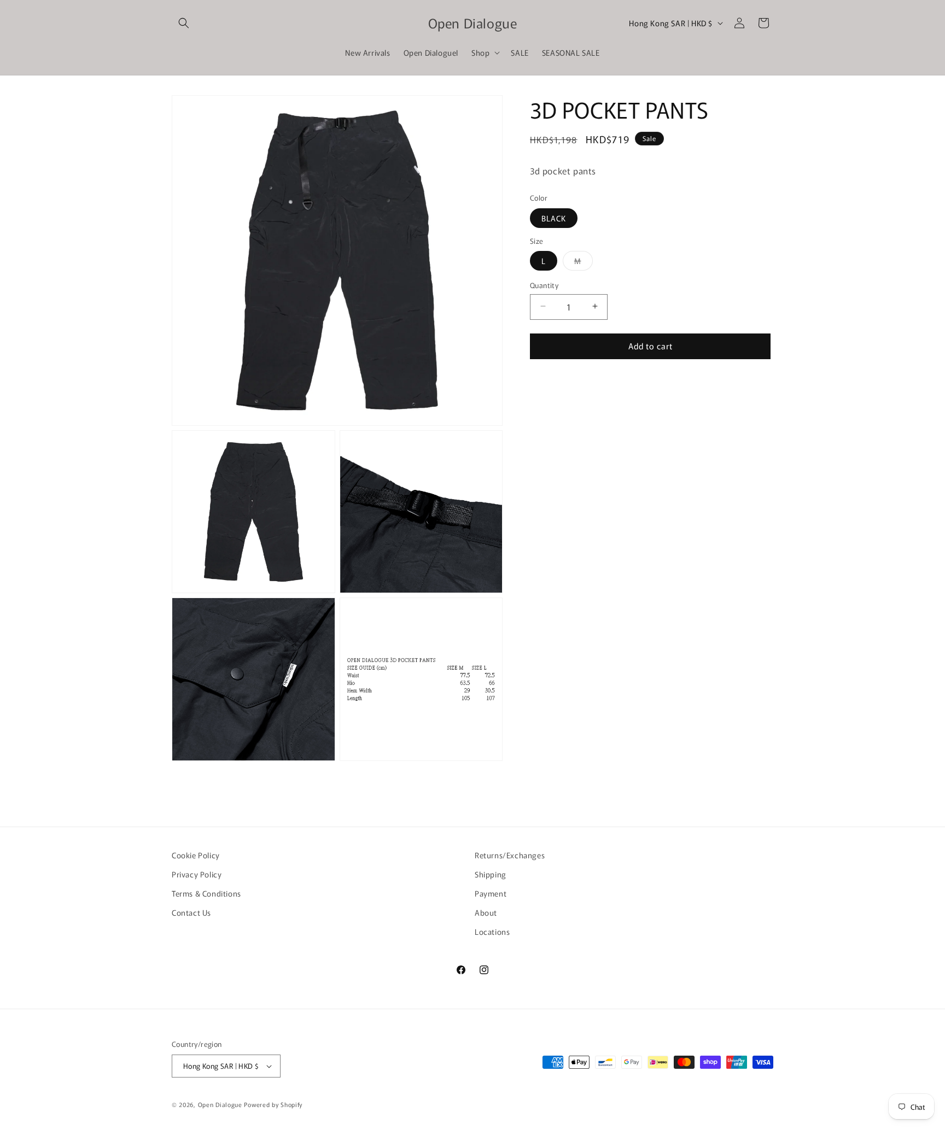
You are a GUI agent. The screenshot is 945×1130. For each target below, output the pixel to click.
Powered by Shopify (273, 1104)
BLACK (553, 217)
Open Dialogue (220, 1104)
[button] (184, 23)
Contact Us (191, 912)
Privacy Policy (196, 874)
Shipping (490, 874)
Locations (492, 931)
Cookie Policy (196, 855)
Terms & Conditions (206, 893)
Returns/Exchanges (510, 855)
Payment (490, 893)
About (486, 912)
